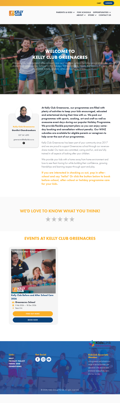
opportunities (101, 12)
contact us (105, 15)
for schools (84, 12)
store (91, 15)
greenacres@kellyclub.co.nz (24, 139)
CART (99, 3)
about (80, 15)
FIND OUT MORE (33, 314)
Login (109, 3)
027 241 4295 (23, 135)
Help (11, 358)
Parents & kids (64, 12)
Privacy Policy (17, 361)
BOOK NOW (33, 320)
